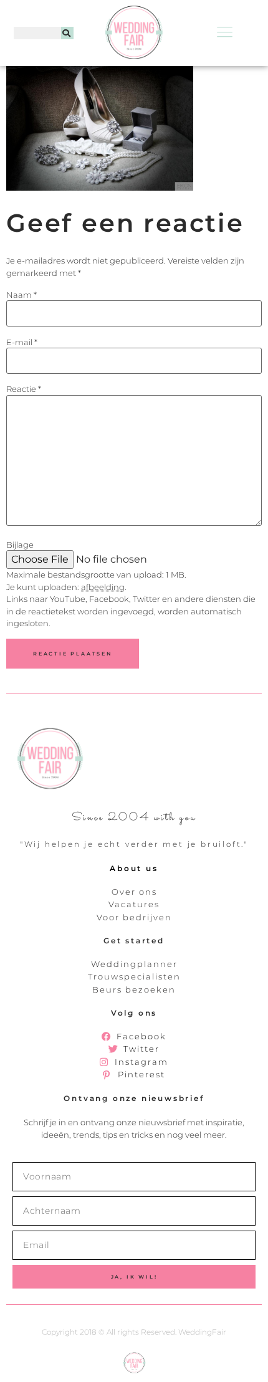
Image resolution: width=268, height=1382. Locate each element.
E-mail (21, 342)
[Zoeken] (67, 33)
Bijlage (20, 545)
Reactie (23, 389)
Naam (21, 295)
